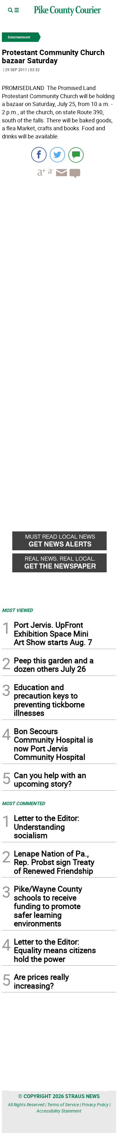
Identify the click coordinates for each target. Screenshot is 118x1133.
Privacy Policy (95, 1105)
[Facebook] (39, 154)
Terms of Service (63, 1105)
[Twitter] (57, 154)
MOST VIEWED (17, 610)
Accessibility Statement (59, 1111)
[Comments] (76, 154)
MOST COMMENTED (23, 803)
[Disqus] (59, 269)
